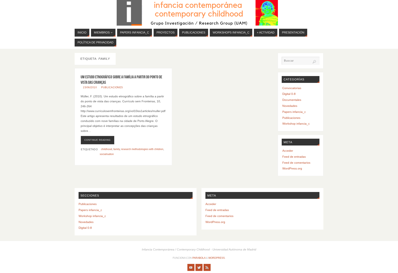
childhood (106, 149)
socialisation (107, 154)
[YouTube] (190, 267)
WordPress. (216, 257)
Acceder (287, 150)
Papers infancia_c (294, 111)
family (116, 149)
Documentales (291, 99)
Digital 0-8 (289, 93)
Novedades (289, 105)
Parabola (198, 257)
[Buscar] (314, 62)
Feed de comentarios (296, 162)
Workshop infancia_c (296, 123)
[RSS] (207, 267)
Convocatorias (291, 88)
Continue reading (97, 140)
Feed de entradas (294, 156)
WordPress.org (292, 168)
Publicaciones (112, 87)
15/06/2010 (90, 87)
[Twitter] (199, 267)
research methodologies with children (142, 149)
